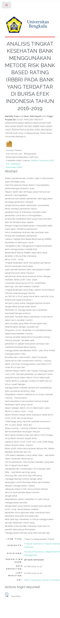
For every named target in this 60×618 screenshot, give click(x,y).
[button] (6, 594)
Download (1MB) (14, 167)
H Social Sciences (32, 543)
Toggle (6, 6)
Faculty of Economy (33, 551)
